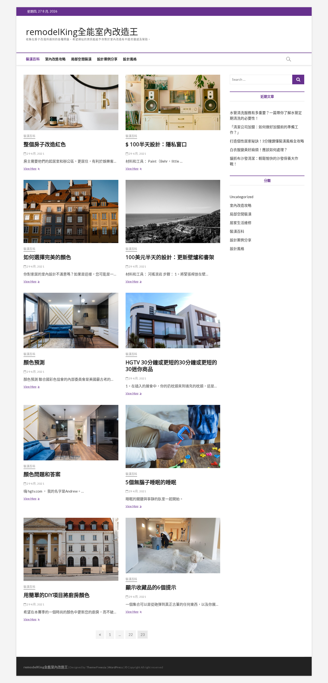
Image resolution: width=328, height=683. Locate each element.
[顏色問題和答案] (71, 432)
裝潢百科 (33, 59)
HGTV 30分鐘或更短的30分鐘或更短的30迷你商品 (171, 365)
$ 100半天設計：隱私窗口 (156, 144)
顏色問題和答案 (42, 474)
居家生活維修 (240, 222)
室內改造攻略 (55, 59)
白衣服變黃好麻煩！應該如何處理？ (258, 149)
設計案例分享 (107, 59)
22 (132, 634)
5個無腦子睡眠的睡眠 (151, 482)
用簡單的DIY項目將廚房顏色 (57, 594)
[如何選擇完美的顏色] (71, 211)
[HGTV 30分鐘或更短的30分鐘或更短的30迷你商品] (173, 320)
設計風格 (130, 59)
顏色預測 (34, 362)
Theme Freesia (96, 667)
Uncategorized (241, 197)
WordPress (115, 667)
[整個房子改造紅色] (71, 102)
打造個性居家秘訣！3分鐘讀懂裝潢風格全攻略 (267, 141)
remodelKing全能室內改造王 (82, 32)
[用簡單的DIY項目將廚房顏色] (71, 549)
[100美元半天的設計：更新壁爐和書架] (173, 211)
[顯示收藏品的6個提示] (173, 545)
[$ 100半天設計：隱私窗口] (173, 102)
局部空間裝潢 (81, 59)
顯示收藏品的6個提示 (151, 587)
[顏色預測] (71, 320)
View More (31, 168)
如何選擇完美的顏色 (47, 257)
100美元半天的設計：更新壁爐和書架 (170, 257)
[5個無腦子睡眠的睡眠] (173, 436)
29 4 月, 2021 (35, 153)
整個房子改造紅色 (45, 144)
